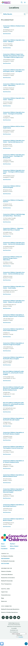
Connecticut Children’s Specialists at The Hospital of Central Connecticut (13, 447)
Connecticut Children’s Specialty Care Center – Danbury (14, 98)
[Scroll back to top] (26, 643)
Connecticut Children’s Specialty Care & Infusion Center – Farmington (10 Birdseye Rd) (14, 156)
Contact (12, 548)
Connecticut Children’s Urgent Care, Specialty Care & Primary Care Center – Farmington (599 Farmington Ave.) (13, 55)
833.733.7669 (5, 563)
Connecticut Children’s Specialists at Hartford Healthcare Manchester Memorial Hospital (13, 490)
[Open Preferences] (2, 643)
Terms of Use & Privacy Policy (14, 624)
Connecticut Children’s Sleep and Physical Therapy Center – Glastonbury (12, 258)
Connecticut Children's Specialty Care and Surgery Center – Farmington (13, 70)
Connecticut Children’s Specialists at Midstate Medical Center (13, 475)
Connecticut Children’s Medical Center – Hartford (14, 26)
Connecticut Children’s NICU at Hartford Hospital (11, 186)
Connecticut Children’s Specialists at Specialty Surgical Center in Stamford (13, 315)
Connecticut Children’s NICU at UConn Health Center (13, 127)
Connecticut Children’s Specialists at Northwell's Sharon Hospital (13, 358)
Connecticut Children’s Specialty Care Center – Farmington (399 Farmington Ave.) (14, 172)
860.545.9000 (5, 558)
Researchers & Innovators (8, 577)
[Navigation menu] (24, 2)
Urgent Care (4, 592)
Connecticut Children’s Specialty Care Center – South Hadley (14, 287)
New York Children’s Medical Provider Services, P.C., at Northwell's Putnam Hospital (13, 373)
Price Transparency (6, 584)
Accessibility (14, 628)
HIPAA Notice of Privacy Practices (14, 626)
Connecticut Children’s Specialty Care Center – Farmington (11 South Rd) (14, 113)
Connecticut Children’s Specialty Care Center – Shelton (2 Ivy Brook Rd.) (14, 301)
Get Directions (7, 33)
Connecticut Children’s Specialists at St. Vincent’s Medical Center (13, 461)
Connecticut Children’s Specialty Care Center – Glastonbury (14, 84)
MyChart (12, 544)
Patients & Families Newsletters (9, 612)
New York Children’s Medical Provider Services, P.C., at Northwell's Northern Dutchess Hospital (13, 404)
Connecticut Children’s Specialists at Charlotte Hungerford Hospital (13, 343)
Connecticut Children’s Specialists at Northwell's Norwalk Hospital (13, 419)
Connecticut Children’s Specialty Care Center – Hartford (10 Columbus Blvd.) (14, 243)
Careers (3, 546)
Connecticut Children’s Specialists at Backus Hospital (13, 519)
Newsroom (4, 601)
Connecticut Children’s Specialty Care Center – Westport (14, 40)
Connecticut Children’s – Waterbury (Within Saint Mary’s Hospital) (13, 229)
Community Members (7, 574)
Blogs (2, 598)
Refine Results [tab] (7, 14)
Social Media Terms (14, 630)
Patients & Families (6, 571)
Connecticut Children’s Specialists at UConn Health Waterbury (13, 329)
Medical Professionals (7, 580)
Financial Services (5, 595)
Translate (20, 637)
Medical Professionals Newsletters (10, 609)
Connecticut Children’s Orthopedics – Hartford (13, 200)
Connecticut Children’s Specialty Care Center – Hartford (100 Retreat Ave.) (14, 273)
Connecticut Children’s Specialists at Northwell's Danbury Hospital (13, 433)
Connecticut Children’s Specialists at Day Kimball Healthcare (13, 505)
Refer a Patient (14, 546)
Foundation (4, 548)
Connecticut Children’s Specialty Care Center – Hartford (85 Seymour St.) (14, 141)
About (2, 544)
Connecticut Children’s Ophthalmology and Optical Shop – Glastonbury (14, 215)
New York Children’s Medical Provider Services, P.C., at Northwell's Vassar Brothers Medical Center (13, 388)
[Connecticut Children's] (6, 2)
